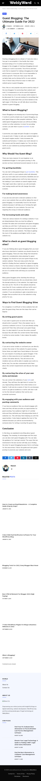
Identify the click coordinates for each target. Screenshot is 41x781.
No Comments (11, 28)
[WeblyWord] (20, 3)
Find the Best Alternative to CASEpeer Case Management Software (25, 754)
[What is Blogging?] (20, 643)
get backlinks (30, 172)
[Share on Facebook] (6, 33)
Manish (10, 26)
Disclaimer (17, 776)
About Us (5, 684)
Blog (4, 13)
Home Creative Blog (12, 8)
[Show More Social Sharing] (37, 33)
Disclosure (26, 776)
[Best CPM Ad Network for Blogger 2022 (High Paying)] (20, 581)
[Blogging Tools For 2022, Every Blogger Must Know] (20, 553)
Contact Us (5, 687)
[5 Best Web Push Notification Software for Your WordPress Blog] (20, 522)
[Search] (38, 3)
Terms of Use (21, 773)
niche (29, 380)
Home (4, 8)
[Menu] (3, 3)
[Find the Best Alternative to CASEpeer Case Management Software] (7, 754)
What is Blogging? (8, 655)
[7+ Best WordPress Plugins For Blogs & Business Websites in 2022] (20, 612)
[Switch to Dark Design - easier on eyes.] (35, 3)
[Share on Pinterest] (22, 33)
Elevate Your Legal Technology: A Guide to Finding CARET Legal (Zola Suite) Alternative (26, 742)
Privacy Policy (31, 773)
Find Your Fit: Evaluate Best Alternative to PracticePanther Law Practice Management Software (25, 730)
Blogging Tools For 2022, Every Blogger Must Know (20, 565)
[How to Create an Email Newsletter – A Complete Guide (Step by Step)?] (20, 492)
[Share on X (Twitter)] (14, 33)
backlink (26, 126)
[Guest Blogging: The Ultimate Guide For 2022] (20, 46)
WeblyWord (33, 770)
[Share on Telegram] (31, 33)
